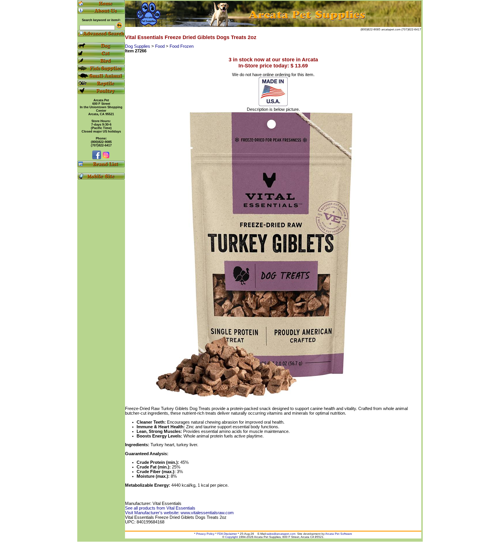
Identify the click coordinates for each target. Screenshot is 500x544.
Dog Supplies (138, 46)
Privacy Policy (205, 533)
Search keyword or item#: (101, 20)
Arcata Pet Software (338, 533)
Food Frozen (182, 46)
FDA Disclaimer (227, 533)
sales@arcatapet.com (280, 533)
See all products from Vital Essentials (160, 508)
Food (160, 46)
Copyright (231, 537)
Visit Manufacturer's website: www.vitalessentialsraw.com (179, 512)
